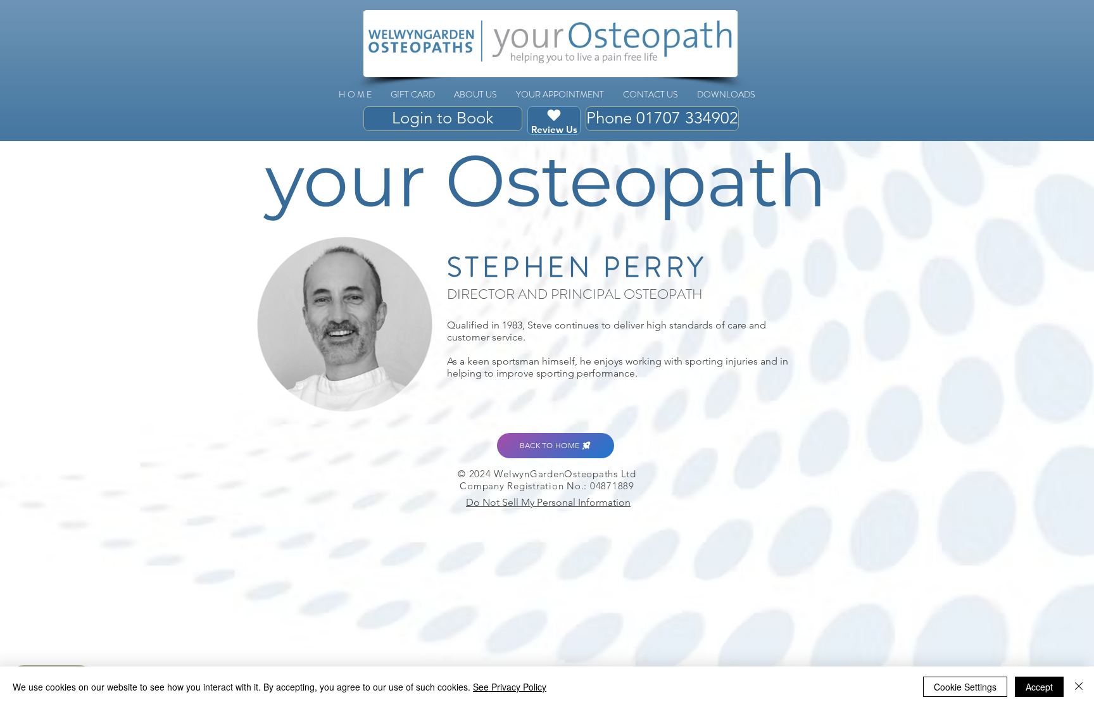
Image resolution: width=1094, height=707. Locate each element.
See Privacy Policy (509, 686)
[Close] (1078, 687)
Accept (1039, 686)
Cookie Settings (965, 686)
